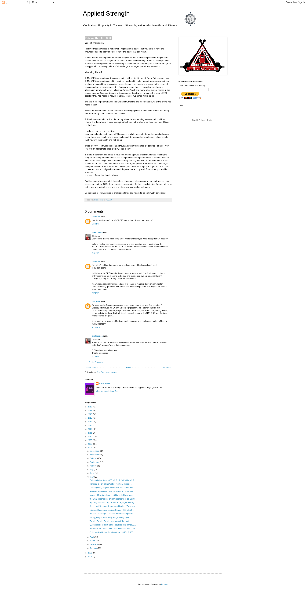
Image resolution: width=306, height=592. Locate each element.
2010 (90, 436)
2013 (90, 425)
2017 (90, 410)
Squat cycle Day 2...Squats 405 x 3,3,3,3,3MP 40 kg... (112, 502)
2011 (90, 433)
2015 (90, 418)
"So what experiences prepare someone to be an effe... (113, 499)
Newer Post (91, 368)
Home (128, 368)
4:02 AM (95, 293)
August (93, 466)
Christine (96, 217)
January (93, 548)
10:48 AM (96, 327)
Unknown (96, 301)
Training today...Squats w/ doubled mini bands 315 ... (112, 488)
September (95, 462)
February (94, 544)
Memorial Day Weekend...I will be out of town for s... (112, 495)
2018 (90, 407)
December (94, 451)
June (92, 473)
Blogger (164, 584)
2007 (90, 448)
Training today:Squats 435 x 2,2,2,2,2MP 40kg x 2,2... (112, 480)
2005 (90, 557)
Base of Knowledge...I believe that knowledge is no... (112, 514)
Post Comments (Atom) (107, 372)
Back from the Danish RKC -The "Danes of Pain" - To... (113, 529)
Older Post (166, 368)
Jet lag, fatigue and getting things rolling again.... (110, 517)
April (92, 537)
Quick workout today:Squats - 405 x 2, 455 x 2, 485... (112, 532)
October (93, 458)
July (92, 470)
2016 (90, 414)
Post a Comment (96, 362)
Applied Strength (106, 13)
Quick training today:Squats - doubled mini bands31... (113, 525)
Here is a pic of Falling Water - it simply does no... (111, 484)
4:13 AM (95, 357)
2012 (90, 429)
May (92, 477)
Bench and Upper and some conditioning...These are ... (113, 506)
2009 (90, 440)
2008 (90, 444)
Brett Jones (97, 232)
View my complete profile (107, 391)
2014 (90, 421)
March (93, 541)
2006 (90, 553)
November (94, 455)
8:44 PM (95, 224)
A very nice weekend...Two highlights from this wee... (112, 491)
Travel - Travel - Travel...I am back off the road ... (110, 521)
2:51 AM (95, 253)
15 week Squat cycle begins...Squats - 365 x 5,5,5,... (112, 510)
